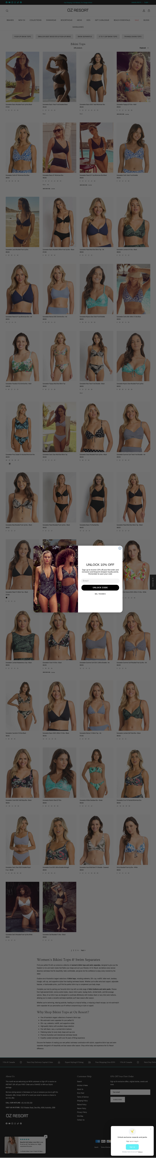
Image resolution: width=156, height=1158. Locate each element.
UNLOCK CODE (100, 588)
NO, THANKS (100, 594)
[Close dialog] (120, 548)
